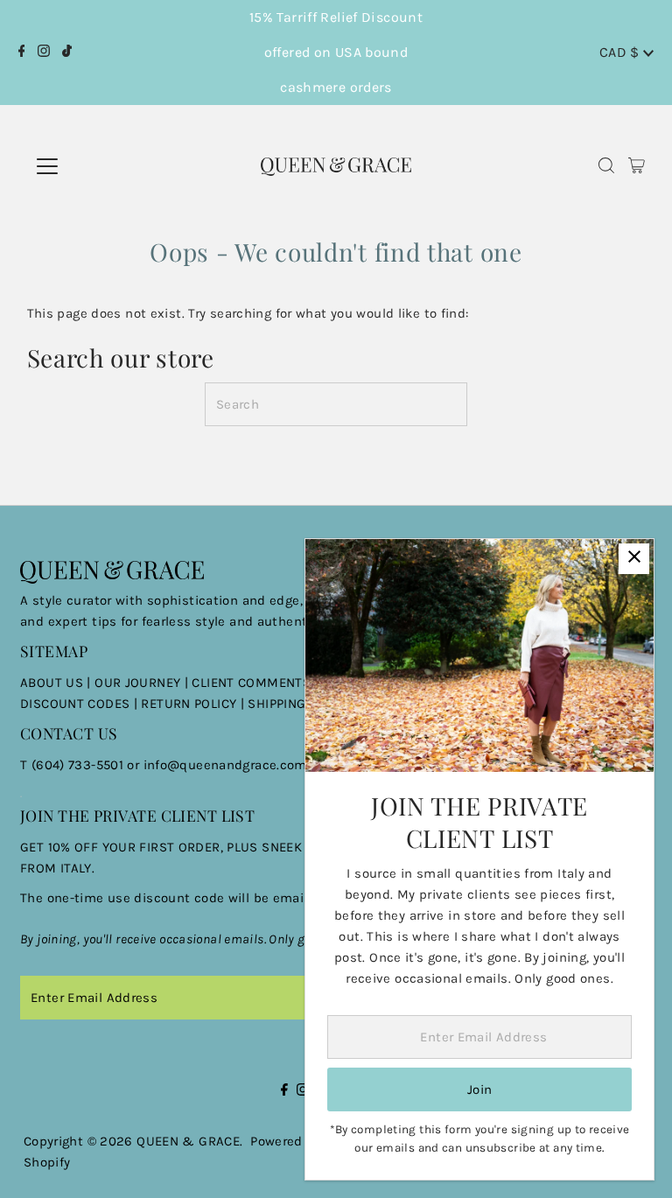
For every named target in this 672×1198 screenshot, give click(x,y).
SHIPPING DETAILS (303, 703)
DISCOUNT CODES (75, 703)
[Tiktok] (67, 53)
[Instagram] (43, 53)
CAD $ (621, 52)
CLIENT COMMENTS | (257, 682)
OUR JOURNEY (139, 682)
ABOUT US (51, 682)
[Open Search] (606, 166)
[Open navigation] (104, 166)
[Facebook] (22, 53)
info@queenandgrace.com (225, 765)
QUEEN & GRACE (188, 1141)
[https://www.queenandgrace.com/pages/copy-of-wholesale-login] (139, 703)
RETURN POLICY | (194, 703)
